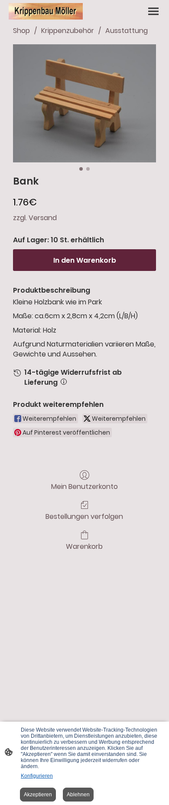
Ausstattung (126, 31)
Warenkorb (84, 546)
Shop (21, 31)
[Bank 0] (84, 103)
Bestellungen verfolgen (84, 516)
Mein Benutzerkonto (84, 486)
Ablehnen (78, 795)
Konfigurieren (37, 776)
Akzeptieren (38, 795)
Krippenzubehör (67, 31)
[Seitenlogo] (46, 11)
